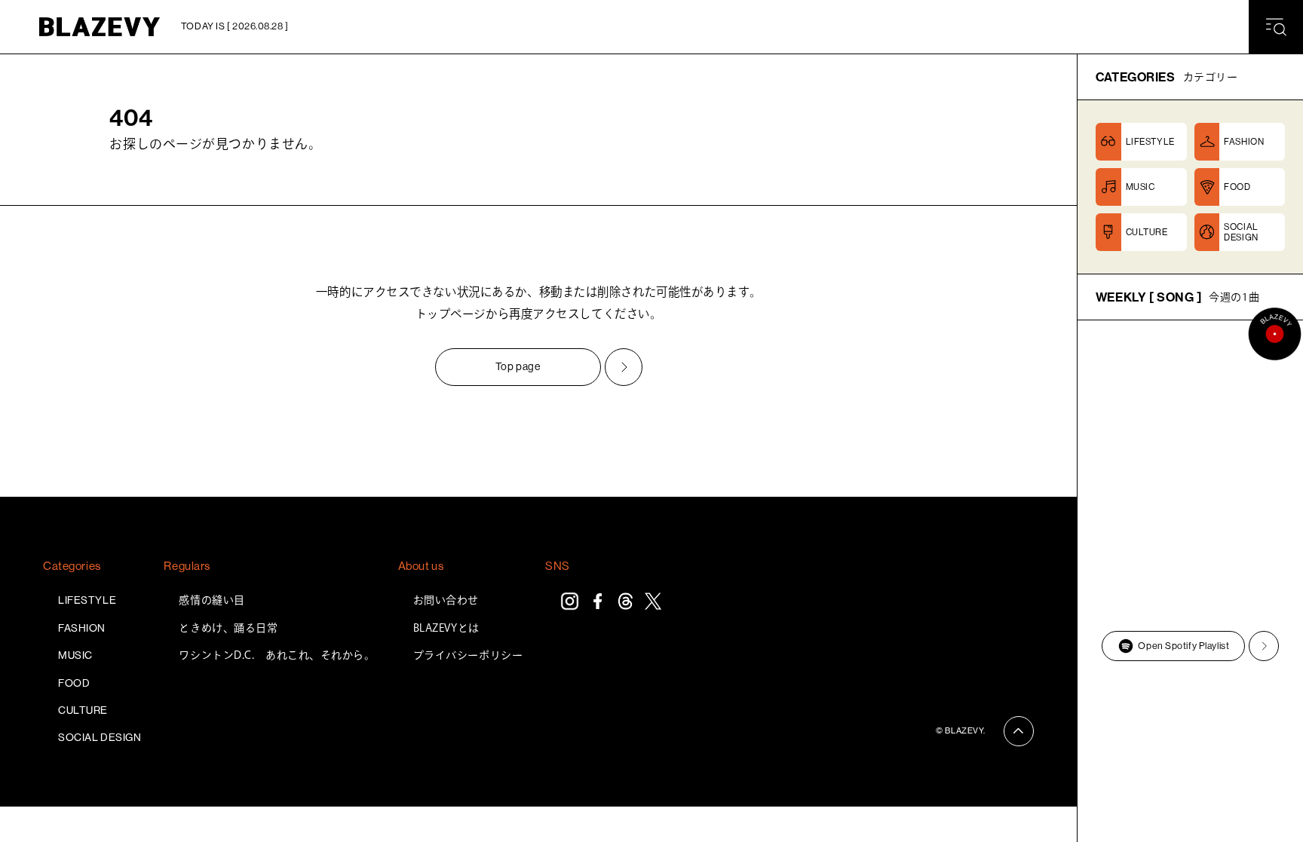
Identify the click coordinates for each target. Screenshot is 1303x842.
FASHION (82, 628)
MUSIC (75, 655)
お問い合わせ (446, 600)
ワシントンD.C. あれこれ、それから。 (277, 655)
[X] (653, 601)
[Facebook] (597, 601)
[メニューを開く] (1276, 27)
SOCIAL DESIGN (99, 737)
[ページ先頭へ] (1019, 731)
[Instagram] (569, 601)
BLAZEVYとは (446, 628)
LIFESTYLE (87, 600)
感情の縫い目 (211, 600)
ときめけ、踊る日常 (228, 628)
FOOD (74, 683)
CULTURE (83, 710)
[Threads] (625, 601)
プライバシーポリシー (468, 655)
